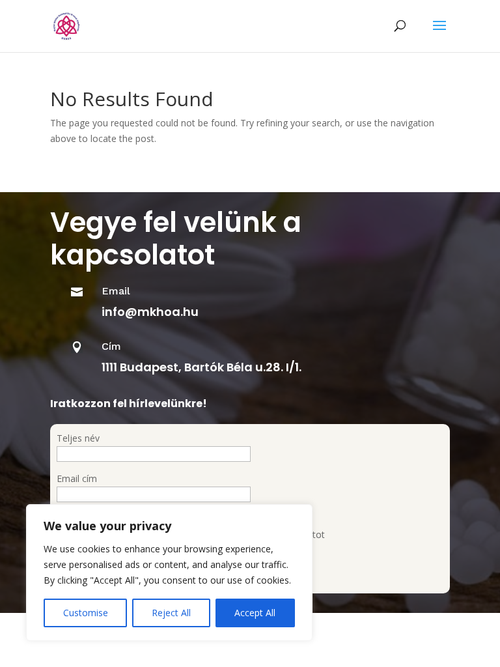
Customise (85, 612)
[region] (169, 572)
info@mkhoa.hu (150, 312)
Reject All (171, 612)
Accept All (254, 612)
